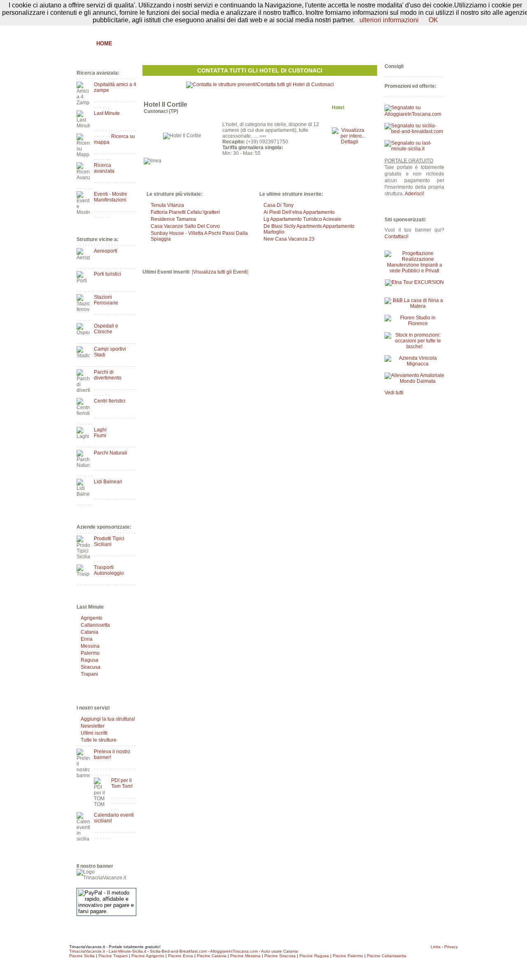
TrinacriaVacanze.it (87, 951)
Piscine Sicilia (82, 955)
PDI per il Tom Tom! (122, 783)
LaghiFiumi (100, 432)
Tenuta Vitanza (167, 205)
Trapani (89, 674)
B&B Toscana (425, 43)
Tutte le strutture (99, 740)
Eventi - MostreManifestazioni (110, 197)
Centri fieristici (110, 401)
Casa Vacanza (235, 43)
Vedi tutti (394, 393)
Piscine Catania (211, 955)
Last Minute (107, 113)
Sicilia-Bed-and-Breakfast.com (178, 951)
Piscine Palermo (348, 955)
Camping (315, 43)
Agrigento (92, 618)
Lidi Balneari (108, 482)
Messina (90, 646)
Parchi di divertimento (107, 375)
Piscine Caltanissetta (386, 955)
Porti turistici (107, 274)
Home (104, 43)
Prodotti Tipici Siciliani (109, 541)
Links (436, 946)
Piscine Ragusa (314, 955)
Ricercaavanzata (104, 168)
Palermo (90, 653)
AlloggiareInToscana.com (234, 951)
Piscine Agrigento (147, 955)
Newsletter (93, 726)
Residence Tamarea (173, 219)
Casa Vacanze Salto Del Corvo (185, 226)
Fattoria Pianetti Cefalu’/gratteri (185, 212)
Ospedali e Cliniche (106, 329)
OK (433, 19)
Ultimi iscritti (94, 733)
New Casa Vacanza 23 (289, 239)
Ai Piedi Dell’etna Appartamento (299, 212)
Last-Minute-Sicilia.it (127, 951)
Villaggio (279, 43)
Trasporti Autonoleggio (109, 570)
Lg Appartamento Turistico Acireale (302, 219)
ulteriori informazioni (389, 19)
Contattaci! (396, 236)
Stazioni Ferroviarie (106, 300)
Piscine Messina (245, 955)
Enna (87, 639)
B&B (126, 43)
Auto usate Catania (279, 951)
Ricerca (348, 43)
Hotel (196, 43)
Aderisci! (414, 194)
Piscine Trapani (113, 955)
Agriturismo (160, 43)
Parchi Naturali (110, 453)
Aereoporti (105, 251)
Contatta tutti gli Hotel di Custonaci (259, 70)
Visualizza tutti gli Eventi (220, 272)
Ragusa (89, 660)
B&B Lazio (383, 43)
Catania (89, 632)
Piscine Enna (180, 955)
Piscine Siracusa (280, 955)
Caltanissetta (95, 625)
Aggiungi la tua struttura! (108, 719)
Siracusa (90, 667)
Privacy (451, 946)
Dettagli (349, 142)
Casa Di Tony (279, 205)
